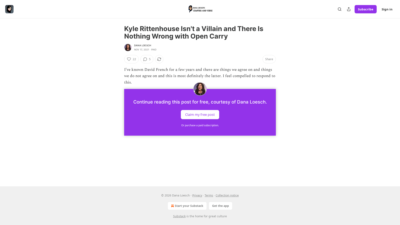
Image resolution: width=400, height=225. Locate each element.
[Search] (339, 9)
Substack (179, 216)
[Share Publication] (349, 9)
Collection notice (227, 195)
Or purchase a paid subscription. (200, 125)
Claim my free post (200, 114)
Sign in (387, 9)
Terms (209, 195)
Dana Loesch (142, 45)
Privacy (197, 195)
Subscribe (365, 9)
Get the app (220, 206)
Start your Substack (189, 206)
